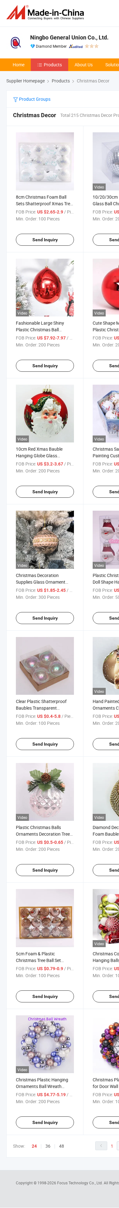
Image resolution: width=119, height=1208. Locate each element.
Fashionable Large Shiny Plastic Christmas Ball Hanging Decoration (40, 329)
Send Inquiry (45, 239)
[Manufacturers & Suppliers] (46, 12)
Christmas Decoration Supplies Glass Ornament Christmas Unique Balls (40, 582)
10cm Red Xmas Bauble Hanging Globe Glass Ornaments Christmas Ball (42, 455)
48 (61, 1146)
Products (53, 65)
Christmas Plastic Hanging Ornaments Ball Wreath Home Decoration (42, 1086)
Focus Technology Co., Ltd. (80, 1182)
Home (18, 65)
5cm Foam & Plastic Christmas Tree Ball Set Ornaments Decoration (38, 960)
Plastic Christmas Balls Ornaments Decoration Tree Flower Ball (43, 834)
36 (47, 1146)
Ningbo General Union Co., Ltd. (69, 37)
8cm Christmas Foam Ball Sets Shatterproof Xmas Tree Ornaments (44, 203)
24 (34, 1146)
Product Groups (34, 99)
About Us (84, 65)
